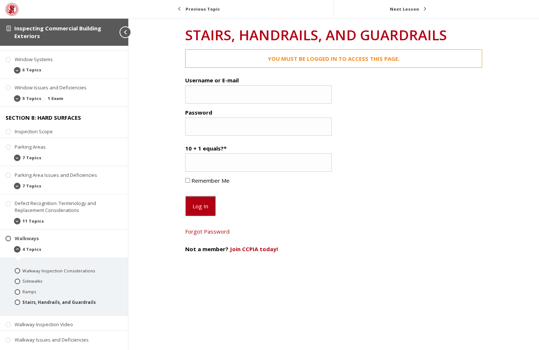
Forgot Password (207, 231)
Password (198, 112)
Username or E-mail (212, 80)
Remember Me (210, 180)
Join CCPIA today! (254, 249)
